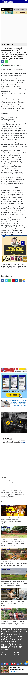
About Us (16, 652)
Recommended (6, 502)
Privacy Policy (17, 654)
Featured (4, 478)
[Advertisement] (14, 28)
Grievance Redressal (6, 657)
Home (3, 44)
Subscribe (16, 657)
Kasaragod (10, 44)
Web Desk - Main (7, 69)
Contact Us (4, 654)
